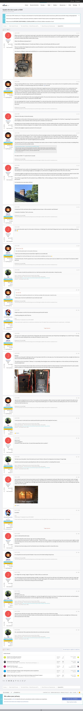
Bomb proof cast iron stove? (13, 661)
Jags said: (17, 292)
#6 (78, 207)
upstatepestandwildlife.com (10, 329)
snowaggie (74, 676)
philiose (8, 658)
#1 (78, 33)
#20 (78, 533)
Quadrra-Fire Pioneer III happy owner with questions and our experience (23, 670)
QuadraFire (18, 658)
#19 (78, 510)
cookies (13, 699)
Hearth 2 (17, 692)
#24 (78, 611)
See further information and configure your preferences (16, 701)
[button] (46, 5)
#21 (78, 552)
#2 (78, 81)
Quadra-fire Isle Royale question (14, 656)
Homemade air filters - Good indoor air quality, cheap (27, 146)
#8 (78, 245)
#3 (78, 114)
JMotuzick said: (19, 248)
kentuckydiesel (10, 662)
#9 (78, 270)
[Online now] (8, 315)
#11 (78, 310)
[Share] (77, 33)
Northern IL (10, 285)
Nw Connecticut (10, 47)
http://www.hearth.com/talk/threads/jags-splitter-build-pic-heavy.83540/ (36, 277)
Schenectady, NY (9, 327)
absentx (8, 672)
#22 (78, 572)
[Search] (79, 5)
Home (74, 692)
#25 (78, 629)
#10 (78, 289)
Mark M (74, 671)
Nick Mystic (9, 676)
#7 (78, 227)
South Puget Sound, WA (9, 97)
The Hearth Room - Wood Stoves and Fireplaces (28, 662)
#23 (78, 591)
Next (8, 29)
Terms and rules (55, 692)
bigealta (74, 662)
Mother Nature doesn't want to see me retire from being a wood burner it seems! (25, 675)
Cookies (6, 692)
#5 (78, 165)
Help (71, 692)
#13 (78, 353)
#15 (78, 418)
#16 (78, 438)
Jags (45, 85)
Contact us (46, 692)
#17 (78, 456)
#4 (78, 133)
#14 (78, 397)
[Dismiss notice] (78, 15)
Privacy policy (65, 692)
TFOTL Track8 (9, 667)
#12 (78, 333)
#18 (78, 477)
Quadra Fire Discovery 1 (12, 666)
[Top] (77, 692)
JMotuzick (6, 11)
